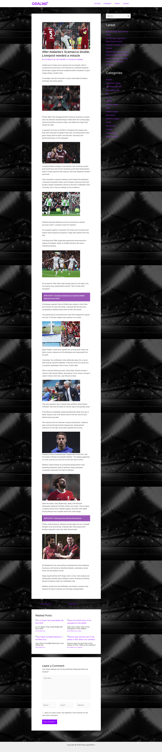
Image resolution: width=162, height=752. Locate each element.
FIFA (107, 94)
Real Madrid (110, 115)
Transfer (109, 129)
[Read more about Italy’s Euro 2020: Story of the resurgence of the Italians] (82, 622)
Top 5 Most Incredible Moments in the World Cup (49, 644)
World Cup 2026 (112, 137)
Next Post (73, 604)
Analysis (109, 80)
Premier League (112, 112)
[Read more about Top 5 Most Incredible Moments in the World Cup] (50, 638)
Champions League (113, 83)
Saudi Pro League (112, 119)
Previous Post (45, 604)
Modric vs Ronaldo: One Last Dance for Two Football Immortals (117, 62)
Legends (79, 647)
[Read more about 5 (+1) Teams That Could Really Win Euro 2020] (50, 622)
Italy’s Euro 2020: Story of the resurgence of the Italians (78, 628)
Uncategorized (111, 133)
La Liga (108, 97)
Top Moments (111, 126)
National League (112, 104)
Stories (79, 631)
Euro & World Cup (48, 59)
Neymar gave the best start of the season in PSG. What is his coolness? (81, 644)
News (108, 108)
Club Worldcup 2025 (114, 87)
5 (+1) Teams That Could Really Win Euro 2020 (49, 628)
